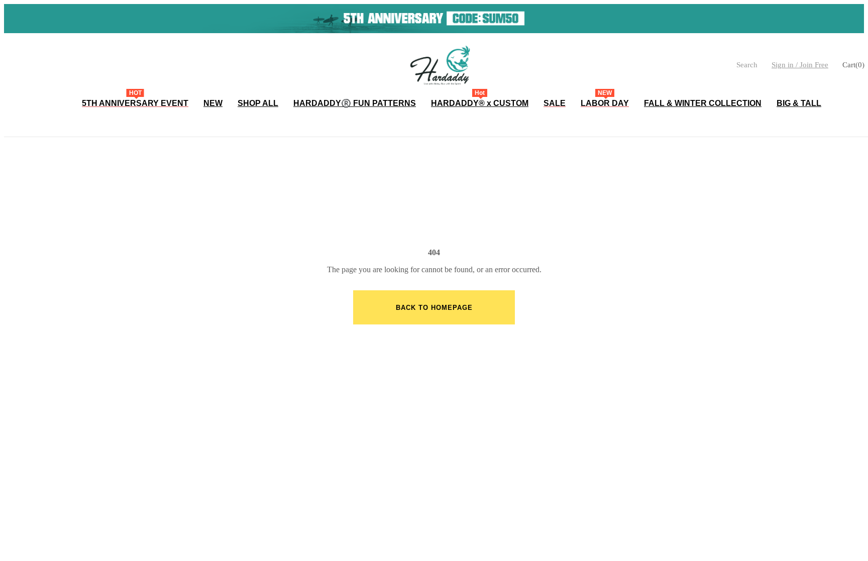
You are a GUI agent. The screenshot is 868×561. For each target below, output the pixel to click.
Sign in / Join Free (800, 65)
